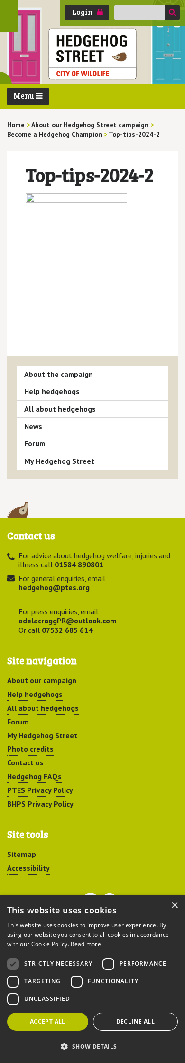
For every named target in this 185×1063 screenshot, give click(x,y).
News (33, 426)
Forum (34, 443)
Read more (86, 944)
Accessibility (28, 868)
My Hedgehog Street (59, 461)
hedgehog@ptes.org (54, 587)
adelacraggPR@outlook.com (67, 620)
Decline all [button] (135, 1021)
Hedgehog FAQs (34, 776)
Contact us (25, 762)
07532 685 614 (67, 630)
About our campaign (41, 680)
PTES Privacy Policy (40, 790)
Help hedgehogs (52, 391)
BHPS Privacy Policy (40, 804)
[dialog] (92, 979)
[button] (92, 1046)
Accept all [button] (47, 1021)
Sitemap (21, 854)
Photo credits (30, 748)
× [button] (174, 905)
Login (82, 12)
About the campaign (58, 374)
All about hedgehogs (60, 409)
